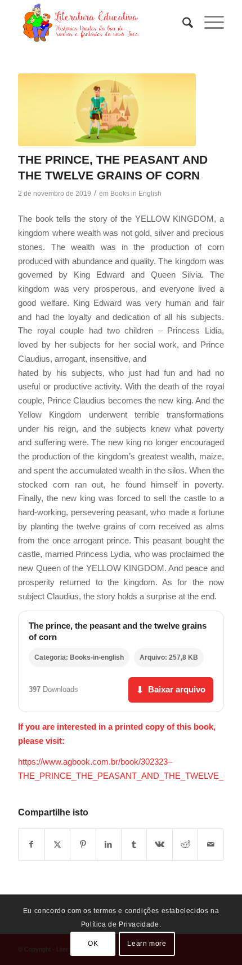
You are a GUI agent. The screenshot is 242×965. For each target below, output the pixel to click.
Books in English (136, 194)
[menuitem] (182, 22)
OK (93, 944)
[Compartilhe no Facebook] (31, 844)
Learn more (146, 944)
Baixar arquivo (170, 689)
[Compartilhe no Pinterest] (82, 844)
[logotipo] (100, 22)
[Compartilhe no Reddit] (185, 844)
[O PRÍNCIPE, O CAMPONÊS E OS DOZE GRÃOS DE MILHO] (107, 109)
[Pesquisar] (182, 22)
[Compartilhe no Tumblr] (134, 844)
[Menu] (208, 22)
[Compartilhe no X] (57, 844)
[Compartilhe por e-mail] (210, 844)
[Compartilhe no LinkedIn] (108, 844)
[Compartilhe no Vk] (159, 844)
